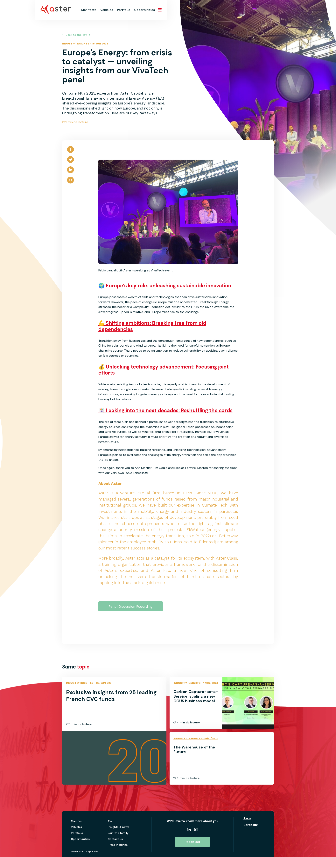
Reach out (192, 842)
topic (83, 666)
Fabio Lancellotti (136, 473)
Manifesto (88, 10)
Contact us (115, 838)
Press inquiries (118, 844)
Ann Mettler (143, 468)
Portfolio (123, 10)
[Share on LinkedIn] (70, 173)
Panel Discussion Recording (130, 606)
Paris (247, 818)
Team (111, 821)
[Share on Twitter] (70, 163)
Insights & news (118, 826)
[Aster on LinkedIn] (189, 830)
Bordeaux (250, 825)
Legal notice (92, 852)
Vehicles (106, 10)
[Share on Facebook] (70, 153)
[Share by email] (70, 183)
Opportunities (144, 10)
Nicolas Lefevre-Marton (191, 468)
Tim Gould (160, 468)
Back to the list (76, 34)
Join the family (118, 832)
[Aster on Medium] (195, 830)
